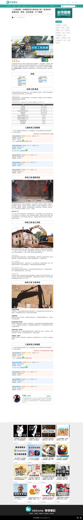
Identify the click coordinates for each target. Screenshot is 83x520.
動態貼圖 (57, 37)
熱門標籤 (59, 21)
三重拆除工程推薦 (43, 77)
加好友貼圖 (58, 32)
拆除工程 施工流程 (43, 80)
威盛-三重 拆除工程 (16, 169)
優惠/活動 (24, 6)
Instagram (30, 6)
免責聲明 (36, 513)
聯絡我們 (31, 513)
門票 (64, 40)
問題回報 (41, 513)
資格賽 (63, 27)
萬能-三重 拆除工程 (16, 155)
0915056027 (19, 141)
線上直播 (57, 27)
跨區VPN (65, 25)
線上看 (68, 27)
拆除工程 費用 (22, 77)
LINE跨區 (67, 30)
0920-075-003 (20, 147)
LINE (38, 6)
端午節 (68, 32)
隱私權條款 (46, 513)
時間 (69, 37)
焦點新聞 (14, 6)
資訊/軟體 (52, 6)
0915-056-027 (20, 137)
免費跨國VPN (58, 25)
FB (40, 6)
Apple (63, 32)
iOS (34, 6)
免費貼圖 (57, 30)
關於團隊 (52, 513)
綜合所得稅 (64, 37)
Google (44, 6)
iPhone (69, 40)
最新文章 (9, 6)
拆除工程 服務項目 (22, 80)
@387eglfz (22, 150)
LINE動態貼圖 (58, 35)
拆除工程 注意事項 (22, 83)
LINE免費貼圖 (58, 40)
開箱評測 (19, 6)
